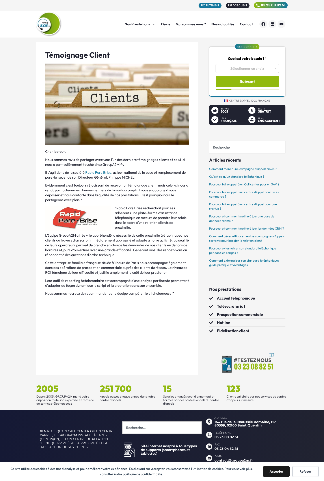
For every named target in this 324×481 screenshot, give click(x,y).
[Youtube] (281, 24)
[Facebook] (263, 24)
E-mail (219, 456)
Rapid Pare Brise (98, 172)
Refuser (305, 471)
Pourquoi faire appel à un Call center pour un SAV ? (244, 184)
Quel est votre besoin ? (247, 59)
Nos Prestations (137, 24)
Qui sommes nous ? (191, 24)
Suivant (247, 81)
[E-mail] (209, 458)
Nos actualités (222, 24)
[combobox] (247, 147)
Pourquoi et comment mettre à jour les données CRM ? (246, 228)
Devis (165, 24)
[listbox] (247, 68)
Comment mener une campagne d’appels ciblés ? (243, 169)
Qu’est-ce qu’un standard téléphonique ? (236, 177)
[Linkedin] (272, 24)
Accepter (276, 471)
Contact (246, 24)
